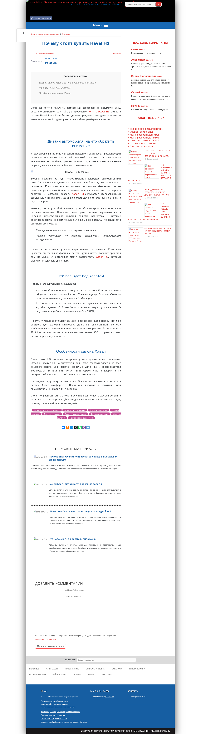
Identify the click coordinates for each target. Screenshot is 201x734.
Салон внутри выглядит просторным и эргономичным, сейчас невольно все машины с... (151, 66)
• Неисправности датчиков (143, 137)
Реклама (83, 722)
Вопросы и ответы (95, 669)
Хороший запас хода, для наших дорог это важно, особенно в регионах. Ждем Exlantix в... (150, 83)
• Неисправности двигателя (144, 134)
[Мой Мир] (71, 427)
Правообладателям (160, 731)
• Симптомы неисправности (144, 140)
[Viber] (84, 427)
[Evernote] (80, 427)
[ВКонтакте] (171, 4)
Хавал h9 (102, 256)
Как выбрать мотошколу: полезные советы (75, 484)
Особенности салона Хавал (55, 93)
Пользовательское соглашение (53, 715)
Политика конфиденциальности (54, 718)
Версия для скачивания (44, 53)
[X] (76, 427)
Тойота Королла (137, 669)
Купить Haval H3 (99, 111)
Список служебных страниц (68, 711)
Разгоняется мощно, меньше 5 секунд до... (150, 109)
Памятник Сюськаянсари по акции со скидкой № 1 (80, 511)
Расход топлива (37, 674)
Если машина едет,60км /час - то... (146, 53)
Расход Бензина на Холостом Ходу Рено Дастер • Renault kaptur (156, 192)
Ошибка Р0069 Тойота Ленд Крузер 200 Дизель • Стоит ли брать (157, 231)
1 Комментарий (151, 159)
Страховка (106, 674)
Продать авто (72, 669)
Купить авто (52, 669)
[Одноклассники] (67, 427)
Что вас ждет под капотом (55, 88)
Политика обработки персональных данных (126, 731)
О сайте (53, 711)
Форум (91, 674)
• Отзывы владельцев (140, 131)
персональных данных (45, 639)
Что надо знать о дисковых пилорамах (72, 539)
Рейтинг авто (59, 674)
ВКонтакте (109, 697)
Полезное (34, 669)
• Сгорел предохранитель (142, 143)
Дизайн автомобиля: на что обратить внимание (67, 82)
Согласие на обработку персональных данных (60, 722)
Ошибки (77, 674)
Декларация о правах (91, 731)
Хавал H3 (78, 194)
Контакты (45, 711)
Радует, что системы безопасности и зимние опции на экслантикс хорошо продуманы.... (151, 97)
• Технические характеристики (145, 128)
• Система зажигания (140, 146)
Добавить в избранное (43, 18)
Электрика (117, 53)
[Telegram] (88, 427)
